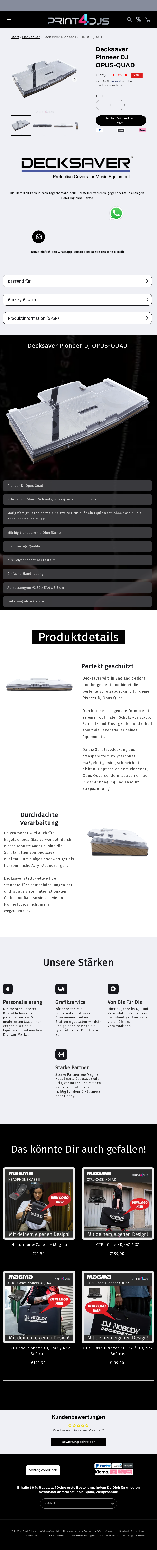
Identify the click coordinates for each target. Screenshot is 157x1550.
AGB (98, 1531)
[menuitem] (21, 125)
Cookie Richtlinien (53, 1535)
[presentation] (129, 19)
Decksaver (31, 37)
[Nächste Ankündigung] (148, 5)
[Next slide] (74, 79)
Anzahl (100, 96)
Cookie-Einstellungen (82, 1535)
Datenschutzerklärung (77, 1531)
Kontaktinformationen (132, 1531)
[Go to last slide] (15, 79)
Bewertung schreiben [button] (79, 1441)
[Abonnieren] (112, 1503)
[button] (9, 19)
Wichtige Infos (109, 1535)
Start (15, 37)
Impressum (31, 1535)
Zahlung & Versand (134, 1535)
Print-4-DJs (29, 1531)
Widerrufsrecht (49, 1531)
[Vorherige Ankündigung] (8, 5)
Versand (116, 81)
